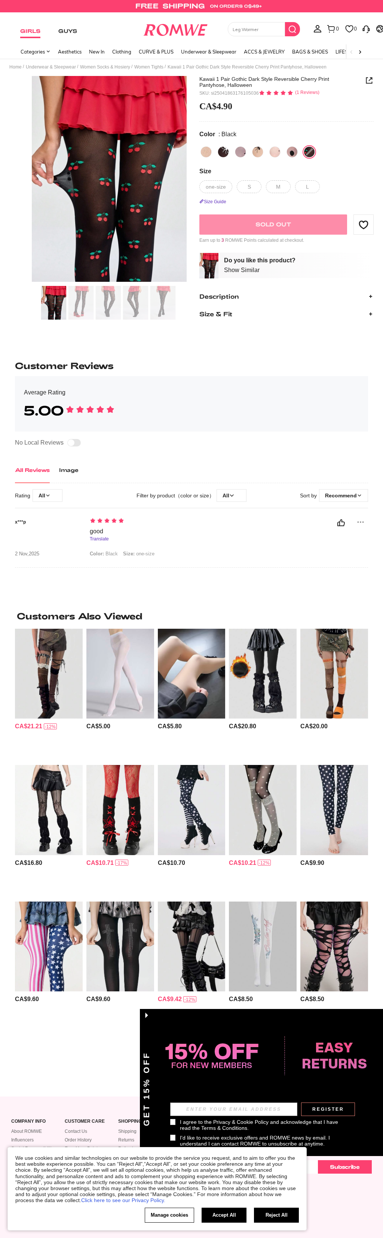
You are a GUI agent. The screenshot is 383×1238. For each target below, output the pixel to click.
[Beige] (206, 152)
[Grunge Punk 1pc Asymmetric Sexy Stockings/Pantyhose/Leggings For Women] (334, 946)
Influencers (22, 1140)
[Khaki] (257, 152)
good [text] (96, 531)
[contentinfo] (28, 726)
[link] (191, 9)
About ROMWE (26, 1131)
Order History (78, 1140)
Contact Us (76, 1131)
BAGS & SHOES (310, 52)
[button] (363, 224)
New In (97, 52)
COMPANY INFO (28, 1121)
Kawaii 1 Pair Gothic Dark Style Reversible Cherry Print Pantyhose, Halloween (264, 82)
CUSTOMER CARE (85, 1121)
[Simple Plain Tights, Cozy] (120, 674)
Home (15, 67)
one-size (138, 553)
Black (104, 553)
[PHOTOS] (109, 179)
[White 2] (292, 152)
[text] (184, 521)
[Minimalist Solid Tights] (192, 674)
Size (205, 171)
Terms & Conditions (224, 1128)
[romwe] (175, 28)
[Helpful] (341, 522)
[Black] (223, 152)
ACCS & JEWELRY (264, 52)
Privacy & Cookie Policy (241, 1122)
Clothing (121, 52)
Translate (99, 539)
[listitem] (49, 694)
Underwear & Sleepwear (208, 52)
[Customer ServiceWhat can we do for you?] (366, 28)
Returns (126, 1140)
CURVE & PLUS (156, 52)
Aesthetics (70, 52)
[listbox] (317, 28)
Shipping (127, 1131)
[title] (191, 616)
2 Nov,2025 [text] (27, 554)
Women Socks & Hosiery (105, 67)
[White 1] (275, 152)
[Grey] (240, 152)
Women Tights (148, 67)
